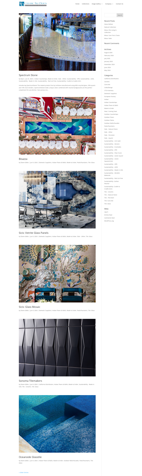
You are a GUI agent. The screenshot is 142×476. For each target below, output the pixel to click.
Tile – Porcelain (109, 198)
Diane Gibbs (25, 162)
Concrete (107, 84)
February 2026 (109, 55)
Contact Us (119, 4)
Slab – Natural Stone (111, 129)
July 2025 (107, 58)
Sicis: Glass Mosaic (29, 307)
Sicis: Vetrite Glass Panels (33, 233)
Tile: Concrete (108, 201)
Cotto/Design (108, 87)
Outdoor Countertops (111, 114)
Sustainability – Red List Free (113, 178)
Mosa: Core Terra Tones (112, 35)
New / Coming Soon (110, 111)
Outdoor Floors (109, 117)
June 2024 (107, 67)
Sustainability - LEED (87, 79)
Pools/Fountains (82, 162)
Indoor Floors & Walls (59, 162)
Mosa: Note (108, 38)
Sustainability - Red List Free (47, 81)
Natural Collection (110, 27)
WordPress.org (109, 221)
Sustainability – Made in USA (113, 170)
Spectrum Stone (28, 75)
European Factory (110, 96)
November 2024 (109, 64)
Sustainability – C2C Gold (112, 141)
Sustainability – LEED (111, 167)
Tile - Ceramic (26, 387)
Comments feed (109, 218)
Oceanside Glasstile (30, 457)
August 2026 (108, 52)
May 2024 (107, 70)
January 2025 (108, 61)
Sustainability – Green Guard (113, 156)
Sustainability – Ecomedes (112, 147)
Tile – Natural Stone (110, 195)
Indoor (106, 99)
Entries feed (108, 215)
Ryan (22, 79)
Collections (85, 4)
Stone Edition (108, 24)
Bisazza (23, 159)
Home (77, 4)
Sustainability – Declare (111, 144)
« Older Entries (23, 472)
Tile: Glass (91, 162)
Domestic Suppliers (45, 162)
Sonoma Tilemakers (30, 380)
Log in (106, 212)
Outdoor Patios (109, 120)
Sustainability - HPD (73, 79)
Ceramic (107, 82)
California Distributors (46, 384)
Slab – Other (62, 79)
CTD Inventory (108, 90)
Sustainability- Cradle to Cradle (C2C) (69, 81)
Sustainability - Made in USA (28, 81)
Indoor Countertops (40, 79)
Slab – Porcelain (109, 135)
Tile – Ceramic (108, 192)
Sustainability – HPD (110, 164)
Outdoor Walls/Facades (71, 461)
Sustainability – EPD (110, 150)
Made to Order (52, 79)
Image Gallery (96, 4)
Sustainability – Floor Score (113, 153)
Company (108, 4)
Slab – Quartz (108, 138)
